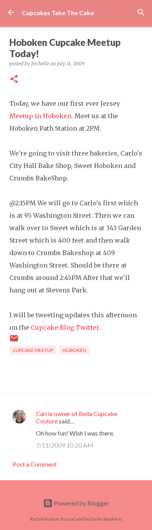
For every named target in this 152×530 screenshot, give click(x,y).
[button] (14, 79)
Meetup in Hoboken (40, 116)
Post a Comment (34, 464)
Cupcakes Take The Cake (58, 12)
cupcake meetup (32, 350)
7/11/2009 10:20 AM (65, 445)
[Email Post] (14, 341)
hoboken (74, 350)
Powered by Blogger (81, 503)
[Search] (141, 12)
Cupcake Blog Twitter (65, 327)
